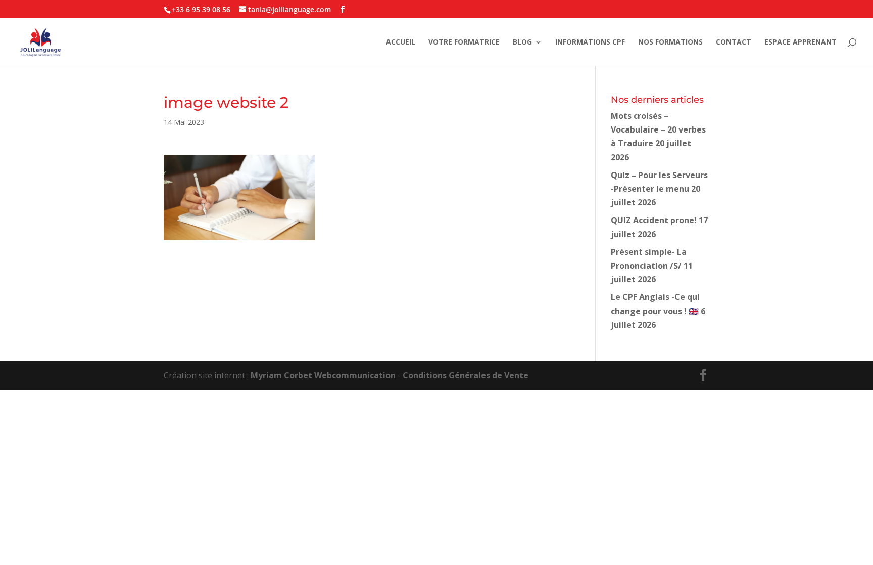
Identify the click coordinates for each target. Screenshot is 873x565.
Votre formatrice (464, 42)
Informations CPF (590, 42)
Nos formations (670, 42)
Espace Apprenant (800, 42)
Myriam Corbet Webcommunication (322, 375)
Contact (733, 42)
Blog (522, 42)
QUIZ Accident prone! (654, 220)
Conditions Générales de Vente (465, 375)
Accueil (400, 42)
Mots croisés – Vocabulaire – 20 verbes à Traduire (658, 129)
